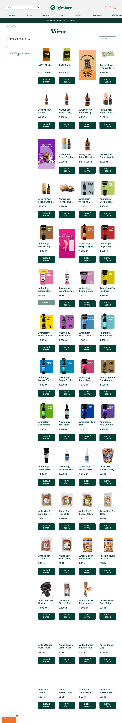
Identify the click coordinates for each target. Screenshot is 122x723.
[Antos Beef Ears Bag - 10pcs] (46, 500)
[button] (13, 15)
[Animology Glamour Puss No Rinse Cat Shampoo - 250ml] (46, 321)
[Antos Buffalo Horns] (46, 589)
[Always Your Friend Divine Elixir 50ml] (107, 98)
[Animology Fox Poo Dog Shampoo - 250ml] (107, 277)
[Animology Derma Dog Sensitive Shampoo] (46, 232)
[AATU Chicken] (46, 54)
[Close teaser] (17, 716)
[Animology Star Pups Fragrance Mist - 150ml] (107, 366)
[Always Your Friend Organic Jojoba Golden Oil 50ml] (46, 188)
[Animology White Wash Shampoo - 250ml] (46, 455)
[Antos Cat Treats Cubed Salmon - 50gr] (67, 678)
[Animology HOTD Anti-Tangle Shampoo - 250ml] (87, 321)
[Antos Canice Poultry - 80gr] (87, 634)
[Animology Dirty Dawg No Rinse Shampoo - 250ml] (87, 232)
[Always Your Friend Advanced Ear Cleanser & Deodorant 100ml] (46, 98)
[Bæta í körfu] (107, 80)
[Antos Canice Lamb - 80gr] (67, 634)
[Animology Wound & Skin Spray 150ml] (67, 455)
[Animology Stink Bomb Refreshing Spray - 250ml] (46, 411)
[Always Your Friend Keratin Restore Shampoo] (87, 143)
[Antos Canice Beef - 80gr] (107, 589)
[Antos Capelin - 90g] (107, 634)
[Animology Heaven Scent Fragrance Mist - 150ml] (67, 321)
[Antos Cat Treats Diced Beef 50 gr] (87, 678)
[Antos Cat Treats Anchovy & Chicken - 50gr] (46, 678)
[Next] (115, 21)
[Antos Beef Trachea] (46, 544)
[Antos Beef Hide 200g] (67, 500)
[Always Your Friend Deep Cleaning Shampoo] (87, 98)
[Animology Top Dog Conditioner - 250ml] (87, 411)
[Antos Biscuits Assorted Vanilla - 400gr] (107, 544)
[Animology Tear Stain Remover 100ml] (67, 411)
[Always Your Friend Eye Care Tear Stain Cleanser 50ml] (67, 143)
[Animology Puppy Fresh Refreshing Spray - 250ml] (67, 366)
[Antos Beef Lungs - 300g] (87, 500)
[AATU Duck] (67, 54)
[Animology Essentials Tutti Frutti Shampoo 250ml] (67, 277)
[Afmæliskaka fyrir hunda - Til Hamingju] (107, 54)
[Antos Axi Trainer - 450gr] (107, 455)
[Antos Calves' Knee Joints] (87, 589)
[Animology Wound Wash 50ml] (87, 455)
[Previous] (7, 21)
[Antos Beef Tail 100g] (107, 500)
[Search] (38, 7)
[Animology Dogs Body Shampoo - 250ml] (107, 232)
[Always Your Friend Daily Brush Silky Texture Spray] (67, 98)
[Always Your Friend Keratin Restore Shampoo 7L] (107, 143)
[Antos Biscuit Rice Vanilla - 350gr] (87, 544)
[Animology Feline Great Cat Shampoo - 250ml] (87, 277)
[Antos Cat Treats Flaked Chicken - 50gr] (107, 678)
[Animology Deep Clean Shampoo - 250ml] (107, 188)
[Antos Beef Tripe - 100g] (67, 544)
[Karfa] (114, 7)
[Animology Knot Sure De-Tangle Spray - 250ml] (107, 321)
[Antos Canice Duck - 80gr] (46, 634)
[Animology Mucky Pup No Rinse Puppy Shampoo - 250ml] (46, 366)
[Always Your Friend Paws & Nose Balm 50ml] (67, 188)
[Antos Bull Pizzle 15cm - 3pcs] (67, 589)
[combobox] (21, 7)
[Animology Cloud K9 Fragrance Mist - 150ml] (87, 188)
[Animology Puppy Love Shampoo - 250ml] (87, 366)
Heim (8, 26)
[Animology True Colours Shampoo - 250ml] (107, 411)
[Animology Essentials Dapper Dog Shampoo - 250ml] (46, 277)
